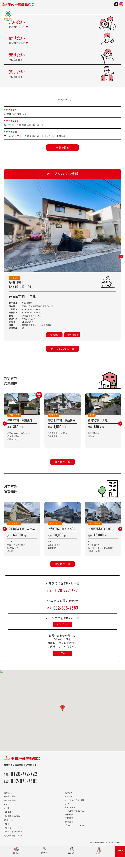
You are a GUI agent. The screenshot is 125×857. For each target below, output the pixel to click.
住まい (8, 824)
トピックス (70, 807)
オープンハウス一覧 (62, 349)
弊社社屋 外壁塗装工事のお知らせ (25, 125)
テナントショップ (13, 831)
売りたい (69, 793)
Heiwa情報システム (74, 811)
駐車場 (8, 828)
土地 (7, 808)
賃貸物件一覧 (62, 564)
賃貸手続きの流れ (13, 835)
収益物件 (9, 812)
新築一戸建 (10, 796)
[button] (121, 256)
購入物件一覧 (62, 461)
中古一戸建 (10, 800)
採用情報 (69, 818)
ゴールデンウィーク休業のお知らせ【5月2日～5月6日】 (36, 136)
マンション (10, 804)
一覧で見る (62, 147)
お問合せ (69, 822)
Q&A (63, 653)
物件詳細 (54, 335)
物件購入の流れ (12, 816)
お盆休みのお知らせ (15, 114)
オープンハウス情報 (74, 800)
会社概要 (69, 814)
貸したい (69, 796)
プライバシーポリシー (75, 825)
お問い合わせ (72, 335)
